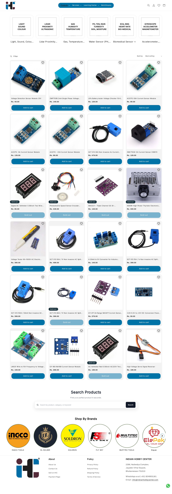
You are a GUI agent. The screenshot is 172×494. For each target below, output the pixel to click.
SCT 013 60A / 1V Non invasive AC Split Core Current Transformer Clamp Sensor (66, 313)
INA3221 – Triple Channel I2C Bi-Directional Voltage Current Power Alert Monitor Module (104, 206)
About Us (52, 464)
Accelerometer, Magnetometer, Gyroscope (150, 41)
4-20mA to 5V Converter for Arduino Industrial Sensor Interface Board (102, 259)
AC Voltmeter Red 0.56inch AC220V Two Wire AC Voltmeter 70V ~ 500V (104, 367)
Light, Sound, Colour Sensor (22, 41)
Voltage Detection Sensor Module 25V (26, 98)
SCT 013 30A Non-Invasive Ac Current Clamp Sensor (103, 152)
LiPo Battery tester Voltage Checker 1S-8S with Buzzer (105, 98)
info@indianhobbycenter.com (145, 480)
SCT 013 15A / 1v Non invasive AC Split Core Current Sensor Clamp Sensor (142, 259)
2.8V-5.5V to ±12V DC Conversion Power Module (143, 313)
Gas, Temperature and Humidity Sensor (73, 41)
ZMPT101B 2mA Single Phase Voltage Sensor (64, 98)
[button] (65, 5)
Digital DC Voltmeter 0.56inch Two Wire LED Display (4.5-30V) (26, 206)
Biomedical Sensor (123, 41)
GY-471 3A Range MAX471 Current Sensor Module (104, 313)
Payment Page (54, 477)
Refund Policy (92, 469)
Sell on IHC (53, 473)
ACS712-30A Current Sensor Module (141, 98)
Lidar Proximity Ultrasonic (47, 41)
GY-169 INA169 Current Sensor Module (65, 367)
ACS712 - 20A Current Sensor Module (65, 152)
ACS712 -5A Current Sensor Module (25, 152)
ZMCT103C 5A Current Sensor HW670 (142, 152)
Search (130, 405)
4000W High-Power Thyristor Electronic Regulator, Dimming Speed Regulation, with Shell (143, 206)
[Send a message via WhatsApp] (168, 486)
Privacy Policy (92, 464)
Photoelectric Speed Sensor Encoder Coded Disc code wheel (64, 206)
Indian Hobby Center (88, 492)
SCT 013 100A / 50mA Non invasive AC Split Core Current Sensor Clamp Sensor (27, 313)
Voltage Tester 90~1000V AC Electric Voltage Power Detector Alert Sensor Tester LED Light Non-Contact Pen (25, 259)
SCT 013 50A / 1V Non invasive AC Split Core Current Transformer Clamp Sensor (66, 259)
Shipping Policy (93, 473)
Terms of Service (94, 477)
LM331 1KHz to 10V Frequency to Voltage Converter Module (27, 367)
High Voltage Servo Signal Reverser (141, 367)
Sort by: (140, 56)
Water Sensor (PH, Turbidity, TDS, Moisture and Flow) (98, 41)
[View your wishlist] (158, 5)
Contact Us (53, 469)
